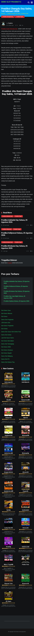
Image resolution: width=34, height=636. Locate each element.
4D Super (8, 601)
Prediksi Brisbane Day (7, 242)
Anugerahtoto (8, 472)
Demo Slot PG (5, 359)
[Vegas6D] (25, 489)
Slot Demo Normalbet (7, 341)
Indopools (8, 417)
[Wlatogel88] (25, 433)
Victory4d (25, 528)
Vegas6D (25, 491)
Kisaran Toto (9, 583)
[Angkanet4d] (8, 433)
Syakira (10, 23)
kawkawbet (25, 510)
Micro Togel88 (8, 564)
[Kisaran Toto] (8, 581)
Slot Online (4, 328)
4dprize (25, 417)
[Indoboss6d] (25, 544)
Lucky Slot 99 (8, 528)
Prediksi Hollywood (6, 229)
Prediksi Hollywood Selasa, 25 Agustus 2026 (16, 287)
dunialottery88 (8, 491)
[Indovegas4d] (8, 380)
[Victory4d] (25, 526)
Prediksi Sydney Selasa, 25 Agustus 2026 (16, 301)
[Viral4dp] (8, 544)
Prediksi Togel (20, 16)
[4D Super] (8, 599)
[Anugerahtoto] (8, 470)
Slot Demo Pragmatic (7, 325)
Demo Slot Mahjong (7, 356)
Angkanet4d (8, 435)
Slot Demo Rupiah (6, 353)
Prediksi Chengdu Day (8, 16)
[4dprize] (25, 415)
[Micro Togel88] (8, 562)
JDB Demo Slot (5, 322)
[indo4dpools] (25, 380)
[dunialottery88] (8, 489)
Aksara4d (25, 472)
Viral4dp (8, 547)
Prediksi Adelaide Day (7, 216)
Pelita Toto (25, 564)
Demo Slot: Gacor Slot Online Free (11, 331)
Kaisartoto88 (25, 400)
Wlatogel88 (25, 435)
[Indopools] (8, 415)
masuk (10, 263)
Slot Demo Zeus (6, 310)
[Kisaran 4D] (25, 581)
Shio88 (8, 400)
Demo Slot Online (6, 335)
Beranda (3, 13)
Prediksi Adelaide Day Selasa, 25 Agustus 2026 (17, 282)
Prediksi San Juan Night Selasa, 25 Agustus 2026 (14, 297)
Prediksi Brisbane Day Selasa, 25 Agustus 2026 (17, 292)
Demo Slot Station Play (8, 362)
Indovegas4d (9, 382)
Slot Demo (4, 316)
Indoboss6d (25, 547)
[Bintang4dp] (25, 451)
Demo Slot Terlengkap (7, 344)
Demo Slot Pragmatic (7, 319)
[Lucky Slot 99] (8, 526)
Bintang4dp (25, 453)
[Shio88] (8, 398)
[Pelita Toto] (25, 562)
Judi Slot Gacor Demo (7, 338)
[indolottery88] (8, 451)
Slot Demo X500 (6, 347)
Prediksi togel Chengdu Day (9, 29)
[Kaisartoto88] (25, 398)
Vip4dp (8, 510)
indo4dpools (25, 382)
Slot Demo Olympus (7, 350)
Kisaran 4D (25, 583)
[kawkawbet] (25, 508)
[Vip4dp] (8, 508)
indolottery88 (8, 453)
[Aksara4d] (25, 470)
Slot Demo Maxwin (6, 313)
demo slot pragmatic (11, 2)
